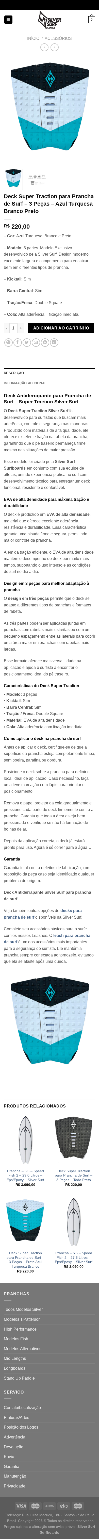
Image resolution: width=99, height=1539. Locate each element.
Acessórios (58, 38)
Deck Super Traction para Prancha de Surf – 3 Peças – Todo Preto (73, 1175)
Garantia (11, 1466)
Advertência (14, 1437)
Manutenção (15, 1476)
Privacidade (14, 1486)
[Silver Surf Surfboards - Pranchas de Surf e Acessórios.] (49, 20)
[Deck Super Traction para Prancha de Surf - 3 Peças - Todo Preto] (73, 1140)
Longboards (14, 1368)
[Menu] (8, 19)
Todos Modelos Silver (23, 1309)
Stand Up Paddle (19, 1378)
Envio (9, 1456)
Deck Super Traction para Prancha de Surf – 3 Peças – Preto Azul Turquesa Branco (25, 1259)
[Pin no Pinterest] (45, 342)
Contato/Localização (22, 1407)
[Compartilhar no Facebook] (17, 342)
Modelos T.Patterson (22, 1319)
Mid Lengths (15, 1358)
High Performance (20, 1329)
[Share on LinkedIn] (54, 342)
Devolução (13, 1447)
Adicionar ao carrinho (61, 328)
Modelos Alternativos (22, 1349)
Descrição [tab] (14, 373)
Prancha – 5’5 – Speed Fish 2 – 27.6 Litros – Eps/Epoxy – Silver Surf (73, 1257)
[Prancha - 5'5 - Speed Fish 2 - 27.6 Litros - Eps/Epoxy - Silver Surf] (73, 1222)
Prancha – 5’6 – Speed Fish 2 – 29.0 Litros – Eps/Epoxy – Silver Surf (25, 1175)
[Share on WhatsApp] (8, 342)
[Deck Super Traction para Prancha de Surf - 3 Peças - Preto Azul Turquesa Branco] (25, 1222)
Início (33, 38)
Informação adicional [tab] (25, 383)
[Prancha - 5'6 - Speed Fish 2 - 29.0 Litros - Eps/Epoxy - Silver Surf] (25, 1140)
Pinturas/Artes (16, 1417)
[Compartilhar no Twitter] (27, 342)
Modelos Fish (16, 1339)
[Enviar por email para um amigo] (36, 342)
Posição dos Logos (21, 1427)
